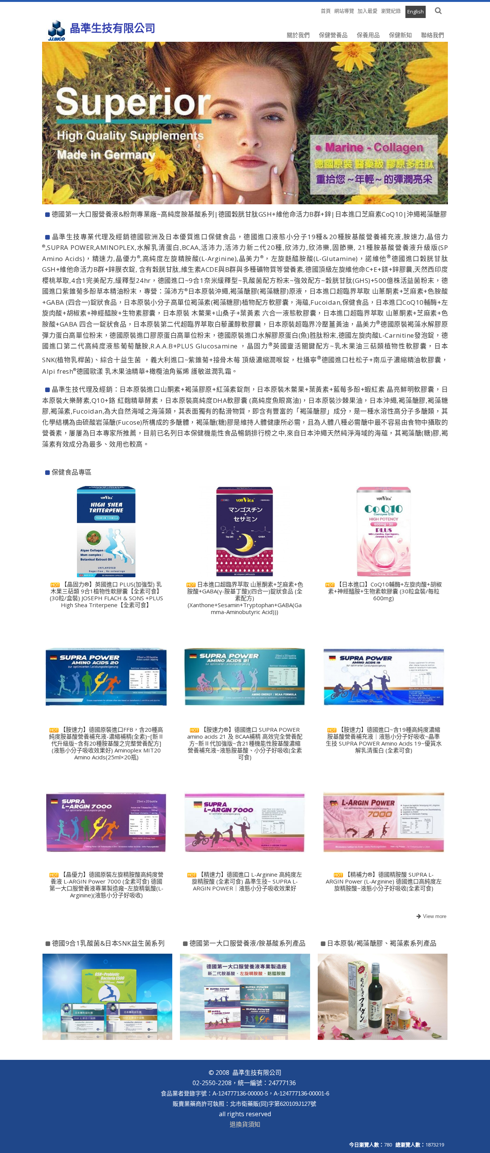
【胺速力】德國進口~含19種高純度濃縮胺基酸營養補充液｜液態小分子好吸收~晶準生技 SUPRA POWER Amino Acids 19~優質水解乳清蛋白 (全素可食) (384, 740)
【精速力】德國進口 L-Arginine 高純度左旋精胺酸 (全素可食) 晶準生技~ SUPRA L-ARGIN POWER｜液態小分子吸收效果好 (247, 881)
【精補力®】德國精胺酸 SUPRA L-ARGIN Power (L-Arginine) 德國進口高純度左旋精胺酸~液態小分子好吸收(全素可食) (384, 881)
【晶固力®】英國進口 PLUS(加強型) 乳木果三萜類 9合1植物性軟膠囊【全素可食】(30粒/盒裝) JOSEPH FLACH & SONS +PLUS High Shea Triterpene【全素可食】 (106, 594)
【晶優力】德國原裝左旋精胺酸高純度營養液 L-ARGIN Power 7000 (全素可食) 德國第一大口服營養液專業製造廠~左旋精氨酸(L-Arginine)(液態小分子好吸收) (106, 884)
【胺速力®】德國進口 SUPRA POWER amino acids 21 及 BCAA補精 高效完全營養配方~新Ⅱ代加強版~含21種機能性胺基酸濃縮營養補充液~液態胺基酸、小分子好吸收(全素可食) (244, 743)
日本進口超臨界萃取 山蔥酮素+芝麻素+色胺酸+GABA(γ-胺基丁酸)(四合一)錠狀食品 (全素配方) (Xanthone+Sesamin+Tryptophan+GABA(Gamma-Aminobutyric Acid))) (245, 598)
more (430, 916)
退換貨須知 (245, 1124)
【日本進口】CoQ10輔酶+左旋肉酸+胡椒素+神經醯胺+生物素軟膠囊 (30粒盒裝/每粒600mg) (385, 591)
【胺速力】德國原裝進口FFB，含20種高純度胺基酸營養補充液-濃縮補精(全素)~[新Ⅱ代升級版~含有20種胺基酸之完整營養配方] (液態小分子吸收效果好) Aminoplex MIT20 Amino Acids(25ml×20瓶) (106, 743)
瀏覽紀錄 (391, 10)
